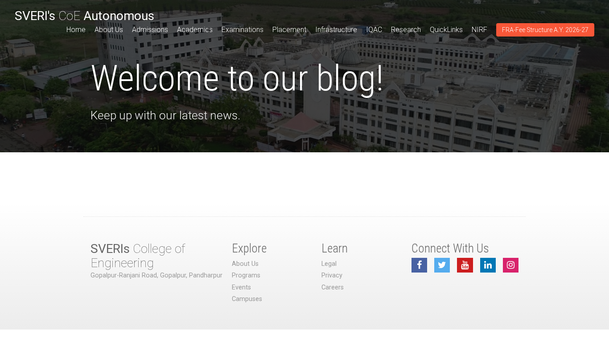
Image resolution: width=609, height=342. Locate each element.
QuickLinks (446, 29)
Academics (195, 29)
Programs (246, 275)
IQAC (374, 29)
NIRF (479, 29)
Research (406, 29)
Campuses (247, 299)
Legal (329, 264)
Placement (289, 29)
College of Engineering (138, 255)
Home (76, 29)
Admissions (150, 29)
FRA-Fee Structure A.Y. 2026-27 (545, 29)
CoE (84, 15)
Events (241, 287)
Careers (332, 287)
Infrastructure (336, 29)
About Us (109, 29)
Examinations (242, 29)
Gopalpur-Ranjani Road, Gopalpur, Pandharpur (156, 275)
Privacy (331, 275)
